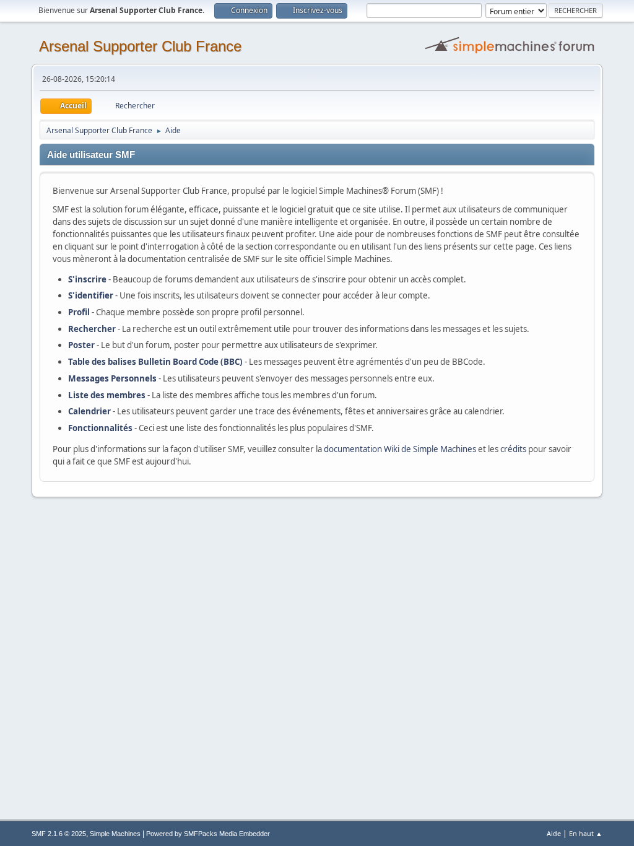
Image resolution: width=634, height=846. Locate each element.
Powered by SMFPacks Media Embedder (208, 833)
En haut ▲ (585, 833)
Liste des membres (106, 395)
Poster (81, 345)
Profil (79, 312)
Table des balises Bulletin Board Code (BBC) (155, 361)
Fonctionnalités (100, 428)
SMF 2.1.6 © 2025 (59, 833)
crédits (513, 449)
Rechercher (92, 328)
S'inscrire (87, 279)
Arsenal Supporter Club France (140, 46)
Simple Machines (115, 833)
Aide (554, 833)
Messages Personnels (112, 378)
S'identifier (90, 295)
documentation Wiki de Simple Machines (400, 449)
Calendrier (89, 411)
